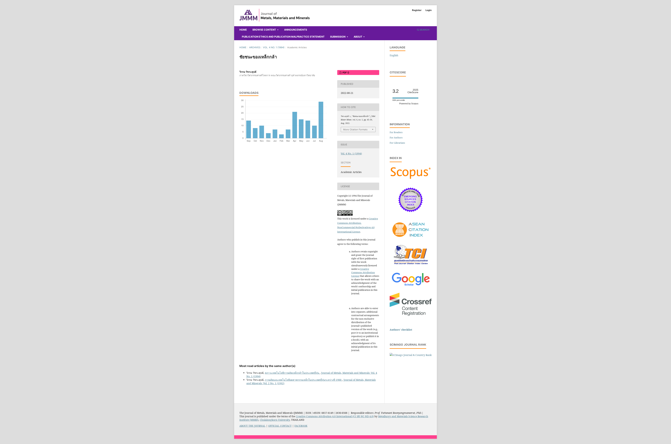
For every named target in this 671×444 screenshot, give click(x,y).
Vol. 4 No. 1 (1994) (273, 47)
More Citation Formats (355, 129)
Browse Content (264, 29)
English (394, 55)
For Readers (396, 132)
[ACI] (411, 239)
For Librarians (397, 142)
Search (424, 29)
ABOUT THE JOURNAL (252, 425)
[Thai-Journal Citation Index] (411, 266)
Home (243, 29)
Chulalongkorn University (275, 419)
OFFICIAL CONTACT (280, 425)
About (358, 36)
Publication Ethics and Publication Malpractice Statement (283, 36)
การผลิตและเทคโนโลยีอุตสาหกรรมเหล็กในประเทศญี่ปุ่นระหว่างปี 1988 (303, 379)
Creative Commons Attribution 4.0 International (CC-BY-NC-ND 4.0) (335, 416)
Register (416, 10)
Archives (254, 47)
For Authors (396, 137)
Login (428, 10)
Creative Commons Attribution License (363, 272)
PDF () (345, 72)
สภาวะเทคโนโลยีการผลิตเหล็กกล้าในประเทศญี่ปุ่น (292, 372)
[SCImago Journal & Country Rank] (411, 355)
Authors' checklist (401, 329)
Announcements (295, 29)
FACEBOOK (300, 425)
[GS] (410, 286)
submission (338, 36)
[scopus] (411, 179)
